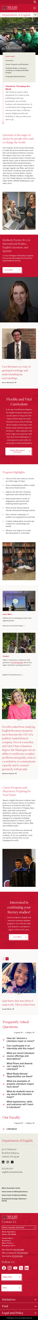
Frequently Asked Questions (16, 76)
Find (5, 1306)
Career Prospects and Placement (17, 64)
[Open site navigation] (34, 8)
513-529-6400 (17, 1256)
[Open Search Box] (35, 2)
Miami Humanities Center (11, 1188)
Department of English (16, 15)
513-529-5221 (7, 1168)
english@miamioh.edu (12, 1171)
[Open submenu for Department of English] (35, 14)
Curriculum (9, 60)
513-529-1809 (18, 1250)
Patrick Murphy (17, 662)
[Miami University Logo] (9, 8)
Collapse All (29, 1032)
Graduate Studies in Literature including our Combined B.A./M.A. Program (17, 70)
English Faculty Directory (12, 675)
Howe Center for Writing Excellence (15, 1192)
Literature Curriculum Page (12, 626)
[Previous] (3, 958)
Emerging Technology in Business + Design (14, 1200)
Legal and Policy (13, 1313)
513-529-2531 (22, 1253)
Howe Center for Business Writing (14, 1195)
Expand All (18, 1032)
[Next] (7, 958)
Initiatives (9, 1299)
